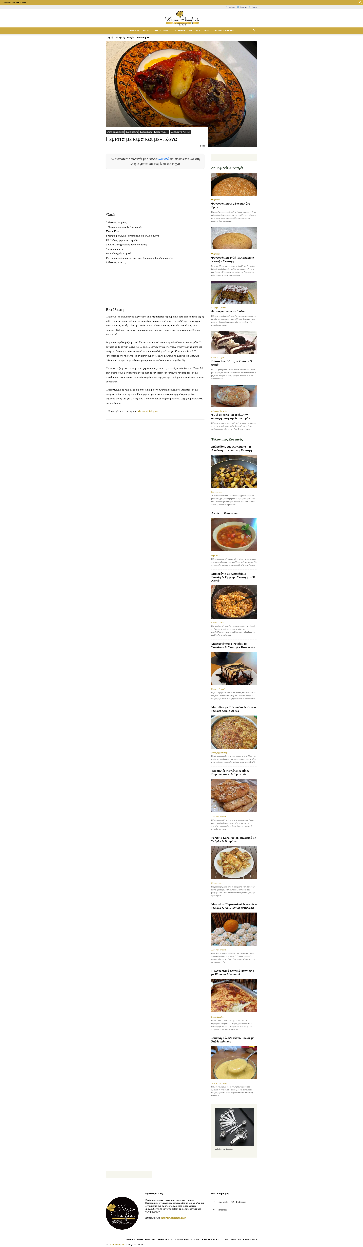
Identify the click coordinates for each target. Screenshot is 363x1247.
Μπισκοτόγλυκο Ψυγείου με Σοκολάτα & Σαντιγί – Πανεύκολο (233, 645)
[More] (160, 430)
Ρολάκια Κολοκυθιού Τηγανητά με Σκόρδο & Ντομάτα (233, 839)
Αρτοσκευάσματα (218, 816)
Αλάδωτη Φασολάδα (224, 513)
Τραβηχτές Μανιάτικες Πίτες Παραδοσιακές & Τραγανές (230, 772)
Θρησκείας (215, 199)
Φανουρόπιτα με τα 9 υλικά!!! (230, 311)
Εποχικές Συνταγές (125, 37)
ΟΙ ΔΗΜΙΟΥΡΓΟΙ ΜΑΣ (224, 31)
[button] (253, 30)
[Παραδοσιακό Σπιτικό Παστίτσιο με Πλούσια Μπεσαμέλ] (234, 996)
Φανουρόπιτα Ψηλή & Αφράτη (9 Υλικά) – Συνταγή (232, 259)
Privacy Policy (212, 1239)
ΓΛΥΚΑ (146, 31)
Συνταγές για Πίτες (219, 752)
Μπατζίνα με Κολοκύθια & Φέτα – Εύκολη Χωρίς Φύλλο (233, 709)
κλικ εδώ (164, 159)
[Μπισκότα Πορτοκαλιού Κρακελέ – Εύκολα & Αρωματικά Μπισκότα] (234, 929)
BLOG (207, 31)
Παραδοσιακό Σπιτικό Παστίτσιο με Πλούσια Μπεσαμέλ (232, 972)
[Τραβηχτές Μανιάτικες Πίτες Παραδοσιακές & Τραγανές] (234, 796)
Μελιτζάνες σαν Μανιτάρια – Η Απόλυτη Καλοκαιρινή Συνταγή (231, 448)
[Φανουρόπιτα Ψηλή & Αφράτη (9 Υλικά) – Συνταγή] (234, 238)
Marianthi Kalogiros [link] (148, 411)
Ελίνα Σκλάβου (217, 1016)
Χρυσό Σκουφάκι (116, 1244)
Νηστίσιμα (215, 555)
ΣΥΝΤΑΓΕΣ (134, 31)
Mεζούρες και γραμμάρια (241, 1239)
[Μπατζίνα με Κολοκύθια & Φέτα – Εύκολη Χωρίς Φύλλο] (234, 732)
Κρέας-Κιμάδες (161, 132)
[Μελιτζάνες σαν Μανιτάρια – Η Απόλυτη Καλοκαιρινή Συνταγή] (234, 471)
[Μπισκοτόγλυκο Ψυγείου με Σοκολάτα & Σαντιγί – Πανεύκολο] (234, 668)
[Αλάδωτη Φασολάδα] (234, 535)
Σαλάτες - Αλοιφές (219, 1083)
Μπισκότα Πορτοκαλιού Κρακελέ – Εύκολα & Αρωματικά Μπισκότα (234, 906)
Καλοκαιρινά (132, 132)
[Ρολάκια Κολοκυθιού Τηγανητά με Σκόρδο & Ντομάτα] (234, 862)
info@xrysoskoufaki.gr (173, 1217)
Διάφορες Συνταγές (219, 307)
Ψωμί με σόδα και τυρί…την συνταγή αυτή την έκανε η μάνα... (232, 416)
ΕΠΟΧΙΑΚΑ (194, 31)
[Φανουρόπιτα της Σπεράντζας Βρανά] (234, 184)
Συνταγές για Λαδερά (180, 132)
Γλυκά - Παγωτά (218, 357)
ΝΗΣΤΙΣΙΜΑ (179, 31)
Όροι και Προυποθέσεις (140, 1239)
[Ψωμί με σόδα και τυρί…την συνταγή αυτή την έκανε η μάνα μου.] (234, 396)
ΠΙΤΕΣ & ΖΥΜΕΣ (162, 31)
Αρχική (109, 37)
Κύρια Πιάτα (146, 132)
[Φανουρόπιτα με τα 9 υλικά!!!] (234, 292)
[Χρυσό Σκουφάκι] (181, 18)
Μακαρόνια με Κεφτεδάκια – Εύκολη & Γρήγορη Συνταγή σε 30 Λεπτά (233, 577)
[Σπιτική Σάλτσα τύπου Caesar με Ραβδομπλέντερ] (234, 1062)
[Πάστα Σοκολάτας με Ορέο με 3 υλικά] (234, 342)
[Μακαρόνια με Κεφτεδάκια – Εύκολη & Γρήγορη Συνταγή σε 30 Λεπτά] (234, 602)
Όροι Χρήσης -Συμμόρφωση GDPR (178, 1239)
